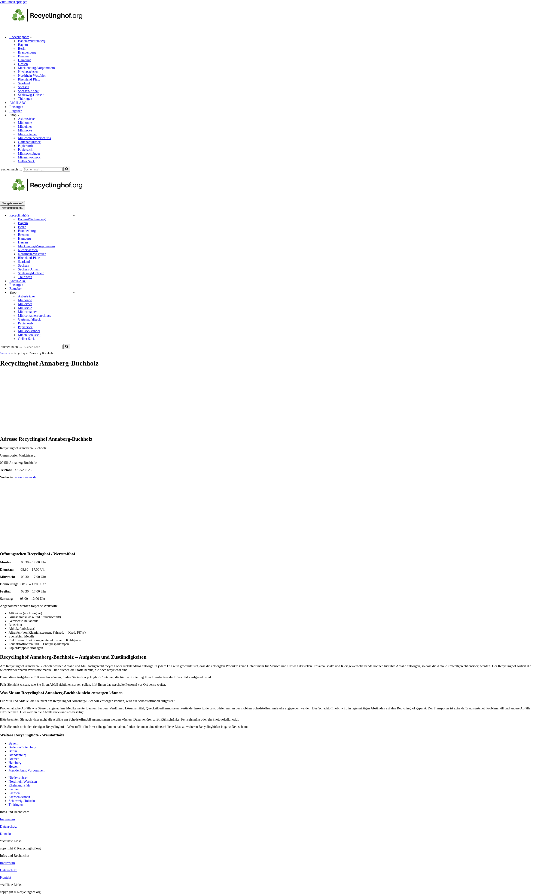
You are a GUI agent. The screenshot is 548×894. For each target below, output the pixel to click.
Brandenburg (27, 52)
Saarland (24, 83)
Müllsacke (25, 130)
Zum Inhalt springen (13, 2)
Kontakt (5, 834)
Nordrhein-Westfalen (32, 75)
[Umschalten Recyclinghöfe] (74, 215)
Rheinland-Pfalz (29, 79)
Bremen (23, 56)
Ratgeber (15, 111)
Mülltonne (25, 122)
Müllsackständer (29, 153)
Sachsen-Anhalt (28, 91)
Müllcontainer (27, 134)
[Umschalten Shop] (74, 292)
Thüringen (25, 98)
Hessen (23, 64)
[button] (31, 37)
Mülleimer (25, 126)
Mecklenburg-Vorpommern (36, 68)
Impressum (7, 819)
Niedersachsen (28, 71)
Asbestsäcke (26, 119)
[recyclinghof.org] (53, 29)
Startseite (5, 353)
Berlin (22, 48)
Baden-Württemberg (32, 41)
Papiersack (25, 149)
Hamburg (24, 60)
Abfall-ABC (17, 102)
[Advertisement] (274, 402)
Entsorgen (16, 107)
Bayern (23, 44)
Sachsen (23, 87)
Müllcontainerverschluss (34, 138)
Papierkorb (25, 146)
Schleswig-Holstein (31, 95)
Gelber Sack (26, 161)
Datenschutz (8, 826)
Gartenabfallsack (29, 142)
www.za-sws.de (25, 477)
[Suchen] (66, 169)
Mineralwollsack (29, 157)
